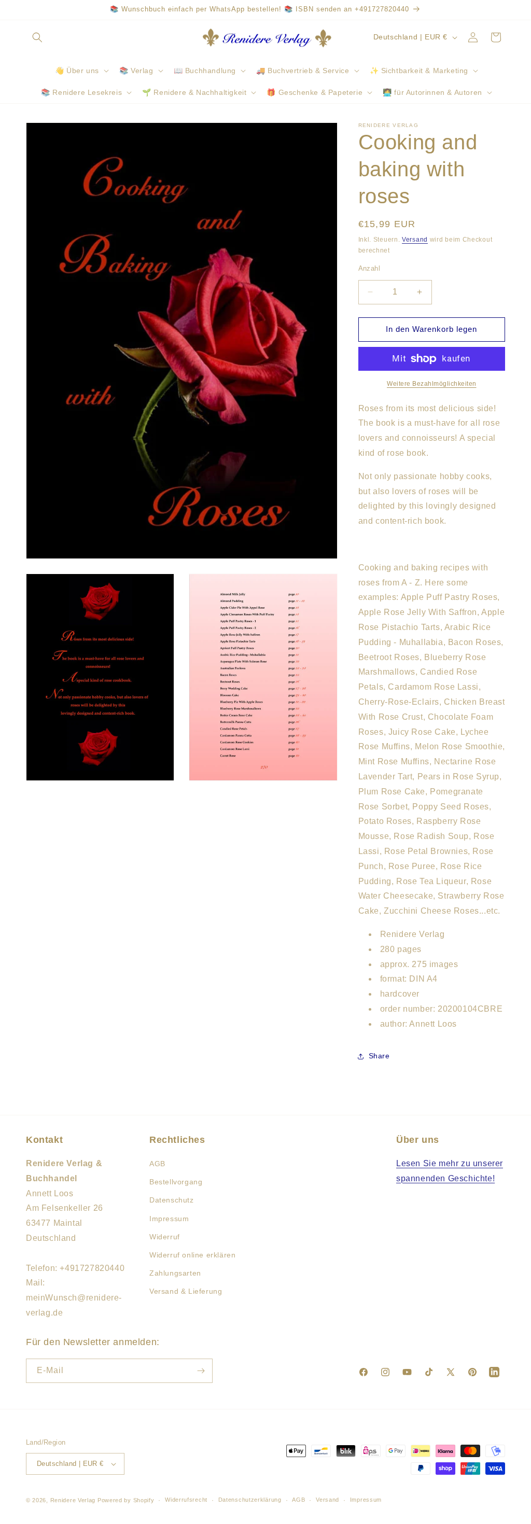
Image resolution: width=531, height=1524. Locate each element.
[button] (37, 37)
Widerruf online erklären (192, 1255)
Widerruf (164, 1237)
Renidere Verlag (73, 1500)
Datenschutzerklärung (250, 1500)
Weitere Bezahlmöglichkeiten (432, 383)
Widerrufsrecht (186, 1500)
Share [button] (379, 1056)
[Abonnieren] (200, 1371)
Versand (415, 239)
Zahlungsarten (175, 1273)
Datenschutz (171, 1200)
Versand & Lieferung (185, 1291)
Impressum (169, 1218)
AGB (157, 1163)
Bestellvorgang (175, 1182)
